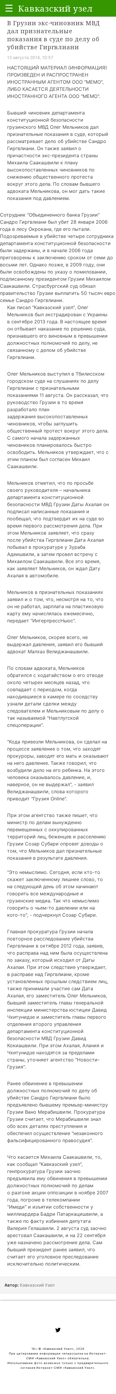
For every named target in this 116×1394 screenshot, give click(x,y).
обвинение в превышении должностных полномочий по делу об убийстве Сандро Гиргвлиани (52, 1090)
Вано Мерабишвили (48, 1112)
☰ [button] (9, 8)
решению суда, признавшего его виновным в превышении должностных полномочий (57, 336)
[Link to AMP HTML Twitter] (58, 1331)
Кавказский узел (53, 307)
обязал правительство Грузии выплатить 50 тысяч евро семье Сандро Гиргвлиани (57, 293)
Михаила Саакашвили (66, 1157)
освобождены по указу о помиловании (59, 272)
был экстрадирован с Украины (71, 314)
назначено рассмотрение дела (54, 1242)
